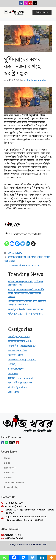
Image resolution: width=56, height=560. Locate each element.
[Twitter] (22, 243)
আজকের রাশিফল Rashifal (20, 341)
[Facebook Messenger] (17, 243)
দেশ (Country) (15, 253)
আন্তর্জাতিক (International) (21, 346)
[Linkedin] (28, 243)
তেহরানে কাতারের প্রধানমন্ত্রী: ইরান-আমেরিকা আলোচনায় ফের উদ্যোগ (27, 303)
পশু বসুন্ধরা (13, 373)
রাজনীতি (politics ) (17, 387)
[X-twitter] (35, 3)
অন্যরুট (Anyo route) (18, 337)
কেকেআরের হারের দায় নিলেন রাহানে (24, 265)
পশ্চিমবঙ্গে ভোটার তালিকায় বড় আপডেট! (26, 314)
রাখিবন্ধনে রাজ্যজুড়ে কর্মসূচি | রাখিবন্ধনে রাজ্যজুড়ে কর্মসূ (25, 283)
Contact (8, 477)
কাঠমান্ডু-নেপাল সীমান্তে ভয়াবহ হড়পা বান (25, 309)
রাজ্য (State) (14, 392)
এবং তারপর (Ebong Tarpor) (22, 360)
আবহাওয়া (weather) (18, 350)
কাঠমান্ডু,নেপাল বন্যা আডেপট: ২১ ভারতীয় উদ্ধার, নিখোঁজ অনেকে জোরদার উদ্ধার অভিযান (26, 293)
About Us (9, 472)
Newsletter (9, 468)
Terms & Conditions (14, 482)
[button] (6, 12)
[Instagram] (26, 3)
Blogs (7, 463)
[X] (33, 243)
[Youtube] (30, 3)
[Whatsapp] (6, 243)
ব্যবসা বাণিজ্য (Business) (20, 383)
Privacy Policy (11, 487)
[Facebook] (21, 3)
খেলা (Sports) (15, 364)
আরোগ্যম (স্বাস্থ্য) (15, 355)
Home (7, 458)
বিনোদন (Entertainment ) (21, 378)
